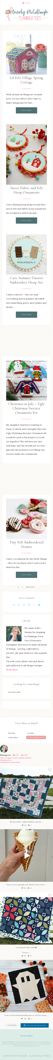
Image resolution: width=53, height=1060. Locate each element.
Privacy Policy (26, 1036)
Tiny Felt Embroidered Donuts (26, 544)
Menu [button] (28, 3)
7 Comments (26, 199)
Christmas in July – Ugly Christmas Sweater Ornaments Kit (26, 408)
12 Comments (26, 88)
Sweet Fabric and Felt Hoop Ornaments (26, 190)
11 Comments (26, 289)
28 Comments (26, 553)
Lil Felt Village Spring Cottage (26, 80)
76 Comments (26, 419)
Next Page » (30, 587)
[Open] (26, 792)
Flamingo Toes (26, 13)
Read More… (12, 669)
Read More (26, 110)
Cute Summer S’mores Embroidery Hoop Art (26, 280)
